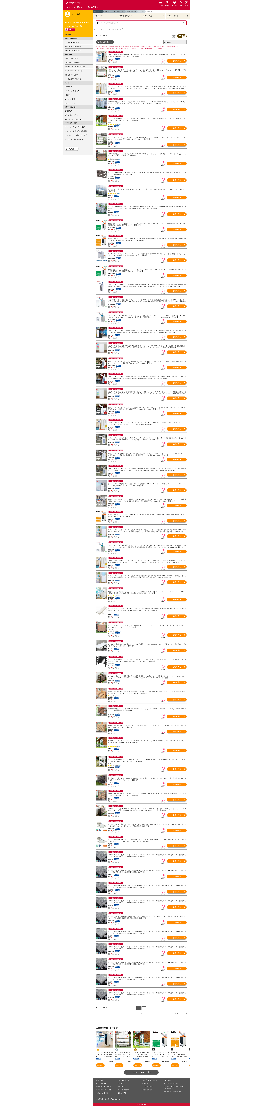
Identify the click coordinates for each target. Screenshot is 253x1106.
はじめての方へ (70, 103)
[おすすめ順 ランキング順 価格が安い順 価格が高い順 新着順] (174, 42)
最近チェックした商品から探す (75, 66)
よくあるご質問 (70, 99)
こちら (119, 1099)
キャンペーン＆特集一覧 (73, 46)
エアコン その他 (172, 16)
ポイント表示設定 (123, 1090)
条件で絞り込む (105, 42)
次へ (176, 1013)
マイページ (121, 1086)
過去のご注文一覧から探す (74, 71)
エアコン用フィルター (126, 16)
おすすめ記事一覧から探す (74, 79)
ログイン (72, 149)
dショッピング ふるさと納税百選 (76, 131)
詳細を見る (177, 61)
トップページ (98, 11)
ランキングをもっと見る (141, 1072)
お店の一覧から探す (71, 58)
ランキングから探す (71, 75)
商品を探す (99, 1080)
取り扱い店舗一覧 (102, 1093)
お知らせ (68, 95)
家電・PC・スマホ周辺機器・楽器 (114, 11)
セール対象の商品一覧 (72, 42)
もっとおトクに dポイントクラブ (76, 135)
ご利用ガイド (69, 86)
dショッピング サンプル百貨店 (75, 127)
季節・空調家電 (131, 11)
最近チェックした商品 (103, 1086)
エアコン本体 (99, 16)
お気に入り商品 (101, 1083)
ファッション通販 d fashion (74, 139)
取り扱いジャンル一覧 (103, 1090)
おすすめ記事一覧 (123, 1080)
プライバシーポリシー (72, 115)
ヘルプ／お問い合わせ (72, 91)
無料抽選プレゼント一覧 (73, 50)
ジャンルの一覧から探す (73, 62)
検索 (183, 23)
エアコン (141, 11)
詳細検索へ (68, 34)
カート (120, 1083)
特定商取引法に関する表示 (74, 119)
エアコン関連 (147, 16)
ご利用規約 (68, 111)
